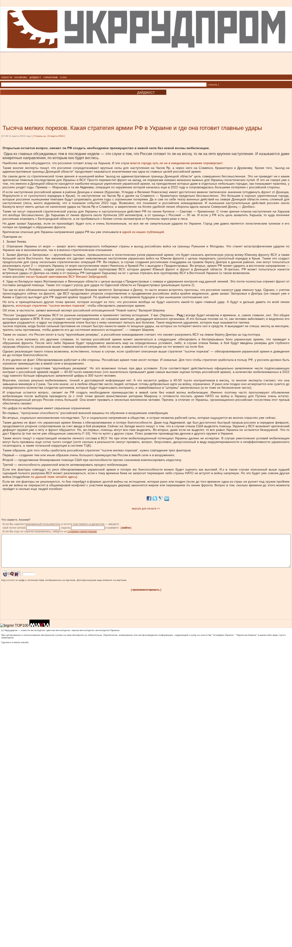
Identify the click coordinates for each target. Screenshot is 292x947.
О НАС (63, 77)
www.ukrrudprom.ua (77, 635)
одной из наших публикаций (143, 232)
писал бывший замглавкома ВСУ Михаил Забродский (66, 276)
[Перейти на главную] (146, 73)
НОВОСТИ (6, 77)
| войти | (126, 527)
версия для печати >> (146, 508)
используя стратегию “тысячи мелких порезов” (51, 305)
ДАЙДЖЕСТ (35, 77)
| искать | (213, 84)
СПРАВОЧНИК (50, 77)
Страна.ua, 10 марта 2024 (49, 136)
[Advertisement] (54, 103)
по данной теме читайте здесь (53, 477)
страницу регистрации (82, 531)
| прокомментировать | (146, 589)
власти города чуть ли (146, 163)
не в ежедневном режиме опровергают (193, 163)
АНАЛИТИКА (20, 77)
